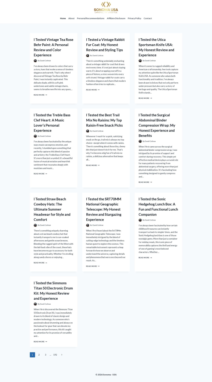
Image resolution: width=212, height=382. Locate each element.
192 (55, 354)
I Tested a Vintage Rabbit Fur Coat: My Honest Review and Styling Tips (105, 44)
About (71, 18)
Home (63, 18)
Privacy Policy (134, 18)
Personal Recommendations (90, 18)
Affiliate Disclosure (116, 18)
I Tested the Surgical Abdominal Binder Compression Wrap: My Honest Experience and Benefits (157, 125)
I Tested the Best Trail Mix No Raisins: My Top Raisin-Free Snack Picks (104, 120)
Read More (40, 95)
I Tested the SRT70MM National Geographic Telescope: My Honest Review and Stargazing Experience (103, 209)
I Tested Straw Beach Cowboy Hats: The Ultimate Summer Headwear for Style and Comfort (52, 209)
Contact (148, 18)
